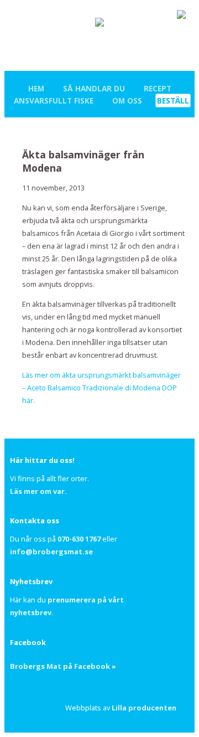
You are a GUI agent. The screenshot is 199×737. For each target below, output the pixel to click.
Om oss (127, 100)
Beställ (173, 100)
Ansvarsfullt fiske (53, 100)
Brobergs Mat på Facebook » (63, 666)
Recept (157, 88)
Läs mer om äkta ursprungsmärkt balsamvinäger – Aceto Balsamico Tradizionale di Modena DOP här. (101, 387)
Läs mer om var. (38, 491)
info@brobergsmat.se (51, 551)
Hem (36, 88)
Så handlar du (94, 88)
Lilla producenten (144, 708)
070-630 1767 (79, 539)
